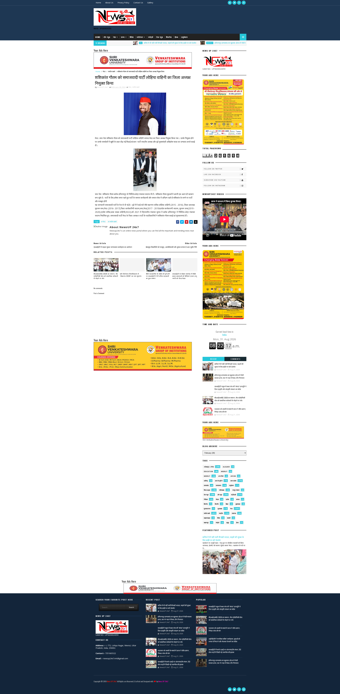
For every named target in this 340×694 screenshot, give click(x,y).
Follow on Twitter (213, 169)
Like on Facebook (212, 174)
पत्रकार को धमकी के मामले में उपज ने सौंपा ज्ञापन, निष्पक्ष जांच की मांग (224, 629)
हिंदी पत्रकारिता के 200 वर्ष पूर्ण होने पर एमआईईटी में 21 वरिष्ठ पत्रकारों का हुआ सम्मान (158, 276)
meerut (224, 471)
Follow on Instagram (214, 186)
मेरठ (110, 43)
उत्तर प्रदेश (233, 481)
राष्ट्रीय (221, 513)
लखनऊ (234, 513)
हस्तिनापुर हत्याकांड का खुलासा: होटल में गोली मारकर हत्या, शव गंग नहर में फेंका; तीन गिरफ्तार (215, 43)
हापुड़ (227, 523)
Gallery (150, 2)
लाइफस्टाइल (207, 518)
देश (114, 37)
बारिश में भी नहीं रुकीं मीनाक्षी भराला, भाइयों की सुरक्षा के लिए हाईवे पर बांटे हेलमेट (140, 43)
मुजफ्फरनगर (207, 509)
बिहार (227, 504)
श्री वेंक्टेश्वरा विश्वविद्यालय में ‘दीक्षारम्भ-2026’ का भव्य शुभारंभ (130, 275)
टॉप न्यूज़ (107, 37)
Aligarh (226, 467)
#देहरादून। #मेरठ (209, 467)
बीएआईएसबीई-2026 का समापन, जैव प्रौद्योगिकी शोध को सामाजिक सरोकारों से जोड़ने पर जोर (106, 276)
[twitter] (234, 3)
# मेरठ (103, 221)
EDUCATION (208, 471)
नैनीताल (206, 499)
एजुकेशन (184, 37)
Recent (213, 358)
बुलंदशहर (238, 504)
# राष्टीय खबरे (112, 221)
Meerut (179, 43)
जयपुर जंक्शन (235, 490)
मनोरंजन (140, 37)
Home (98, 2)
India (224, 333)
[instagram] (244, 3)
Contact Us (138, 2)
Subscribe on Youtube (215, 180)
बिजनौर (217, 504)
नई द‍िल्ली (233, 495)
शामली (228, 518)
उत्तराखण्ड (218, 485)
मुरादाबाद (220, 509)
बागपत (237, 499)
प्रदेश (227, 499)
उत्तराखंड (206, 485)
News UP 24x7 (112, 681)
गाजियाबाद (221, 490)
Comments (235, 358)
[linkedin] (230, 3)
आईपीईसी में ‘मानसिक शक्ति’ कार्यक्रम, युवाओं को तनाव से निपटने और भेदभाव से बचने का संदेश (224, 640)
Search (131, 607)
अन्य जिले (220, 476)
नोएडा (217, 499)
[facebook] (239, 3)
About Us (109, 2)
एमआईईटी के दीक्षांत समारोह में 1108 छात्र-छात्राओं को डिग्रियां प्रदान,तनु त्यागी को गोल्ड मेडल (184, 276)
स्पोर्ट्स (150, 37)
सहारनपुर (206, 523)
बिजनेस (169, 37)
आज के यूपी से (218, 481)
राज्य (123, 37)
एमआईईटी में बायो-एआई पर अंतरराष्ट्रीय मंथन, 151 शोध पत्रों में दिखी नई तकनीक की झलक (174, 663)
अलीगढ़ (206, 481)
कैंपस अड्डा (207, 490)
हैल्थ (176, 37)
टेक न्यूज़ (159, 37)
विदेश (132, 37)
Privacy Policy (123, 2)
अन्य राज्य (233, 476)
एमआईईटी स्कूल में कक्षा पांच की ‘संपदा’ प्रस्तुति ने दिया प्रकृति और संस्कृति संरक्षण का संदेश (230, 387)
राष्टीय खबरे (111, 71)
